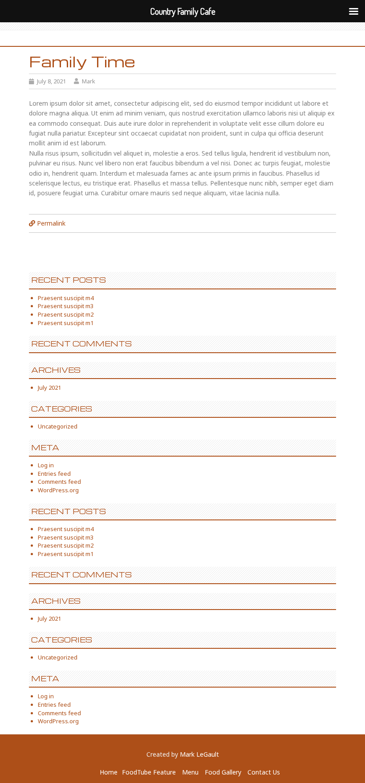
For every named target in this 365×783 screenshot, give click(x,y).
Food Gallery (223, 772)
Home (109, 772)
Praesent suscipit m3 (65, 306)
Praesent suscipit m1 (65, 323)
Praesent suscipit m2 (65, 314)
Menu (190, 772)
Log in (46, 465)
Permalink (51, 223)
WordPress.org (58, 490)
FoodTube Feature (149, 772)
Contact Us (263, 772)
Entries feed (54, 474)
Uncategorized (57, 426)
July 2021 (49, 387)
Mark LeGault (199, 754)
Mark (88, 81)
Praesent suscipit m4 (65, 298)
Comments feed (59, 482)
